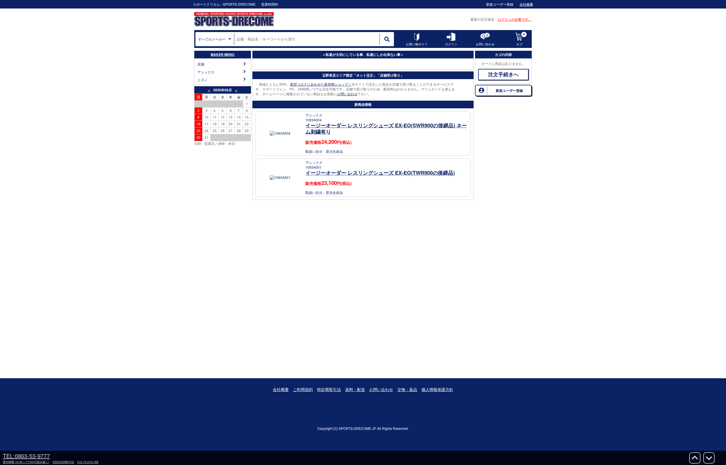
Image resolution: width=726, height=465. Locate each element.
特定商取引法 (329, 389)
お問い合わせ (347, 93)
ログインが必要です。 (515, 19)
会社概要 (281, 389)
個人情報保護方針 (437, 389)
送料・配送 (355, 389)
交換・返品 (407, 389)
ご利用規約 (303, 389)
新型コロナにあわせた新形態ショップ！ (320, 84)
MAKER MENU (223, 54)
